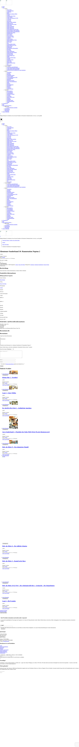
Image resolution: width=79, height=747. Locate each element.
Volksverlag (9, 60)
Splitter (8, 56)
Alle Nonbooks (10, 90)
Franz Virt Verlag (10, 35)
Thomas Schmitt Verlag (11, 57)
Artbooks (8, 73)
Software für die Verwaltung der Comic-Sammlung (16, 70)
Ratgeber (8, 83)
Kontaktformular (6, 641)
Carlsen (8, 14)
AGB (1, 645)
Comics (3, 242)
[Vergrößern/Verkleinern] (0, 671)
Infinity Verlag (9, 40)
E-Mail (2, 625)
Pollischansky (9, 47)
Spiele (8, 102)
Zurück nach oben (3, 612)
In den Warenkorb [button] (5, 373)
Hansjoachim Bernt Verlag (12, 39)
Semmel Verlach (10, 53)
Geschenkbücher (10, 78)
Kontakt (1, 648)
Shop (3, 7)
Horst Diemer (2, 279)
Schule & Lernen (10, 88)
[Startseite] (6, 4)
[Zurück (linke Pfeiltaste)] (0, 672)
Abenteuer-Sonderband (38, 264)
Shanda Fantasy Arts (10, 55)
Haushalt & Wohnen (10, 94)
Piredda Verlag (9, 46)
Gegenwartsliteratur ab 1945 (12, 77)
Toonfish (8, 58)
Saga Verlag (9, 50)
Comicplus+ (9, 19)
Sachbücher (9, 87)
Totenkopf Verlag (10, 59)
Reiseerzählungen (10, 84)
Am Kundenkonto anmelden (12, 107)
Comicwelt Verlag (10, 10)
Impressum (2, 647)
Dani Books (9, 21)
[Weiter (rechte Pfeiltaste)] (1, 672)
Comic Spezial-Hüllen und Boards (13, 68)
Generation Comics (10, 36)
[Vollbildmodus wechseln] (1, 671)
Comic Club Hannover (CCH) (12, 18)
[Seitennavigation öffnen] (1, 119)
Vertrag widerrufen (5, 111)
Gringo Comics (10, 38)
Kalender (8, 95)
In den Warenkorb (3, 263)
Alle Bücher (9, 72)
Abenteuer (32, 264)
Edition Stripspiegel (10, 28)
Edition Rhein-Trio (10, 27)
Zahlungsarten (2, 652)
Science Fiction (46, 264)
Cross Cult (9, 20)
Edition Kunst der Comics (11, 24)
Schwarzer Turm (10, 54)
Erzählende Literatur (10, 75)
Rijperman (9, 49)
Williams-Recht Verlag (11, 62)
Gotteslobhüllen (10, 93)
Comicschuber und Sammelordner (13, 69)
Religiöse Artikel (10, 100)
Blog (3, 104)
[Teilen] (2, 671)
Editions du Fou (10, 23)
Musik (8, 82)
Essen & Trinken (10, 76)
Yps (7, 63)
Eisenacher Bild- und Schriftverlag (13, 31)
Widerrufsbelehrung (3, 651)
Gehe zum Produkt (5, 385)
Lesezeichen (9, 96)
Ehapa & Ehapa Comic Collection (13, 30)
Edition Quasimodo (10, 26)
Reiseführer (9, 85)
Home (3, 6)
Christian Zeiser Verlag (11, 132)
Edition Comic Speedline (11, 22)
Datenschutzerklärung (10, 363)
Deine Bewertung (3, 349)
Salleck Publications (10, 51)
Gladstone (9, 37)
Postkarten (9, 99)
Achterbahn (9, 11)
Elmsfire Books (10, 33)
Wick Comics (9, 61)
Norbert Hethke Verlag (11, 44)
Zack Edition (9, 64)
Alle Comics (9, 9)
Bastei (8, 12)
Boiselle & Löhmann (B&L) (12, 13)
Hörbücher (9, 79)
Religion (8, 86)
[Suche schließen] (0, 658)
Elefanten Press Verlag (11, 32)
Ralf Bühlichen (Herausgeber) (12, 48)
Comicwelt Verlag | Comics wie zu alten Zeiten (10, 240)
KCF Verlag (9, 42)
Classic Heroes (9, 17)
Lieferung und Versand (4, 649)
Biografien (9, 74)
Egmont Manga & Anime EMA (13, 29)
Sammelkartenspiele (10, 101)
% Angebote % (5, 103)
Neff (8, 43)
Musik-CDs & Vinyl (10, 97)
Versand (3, 257)
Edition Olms (9, 25)
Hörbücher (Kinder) (10, 80)
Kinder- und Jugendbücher (12, 81)
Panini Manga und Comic (11, 45)
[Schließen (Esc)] (3, 671)
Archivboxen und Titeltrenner (12, 67)
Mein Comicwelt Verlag (6, 105)
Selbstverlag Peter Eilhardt (12, 52)
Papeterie (8, 98)
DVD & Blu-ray (10, 92)
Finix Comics (9, 34)
